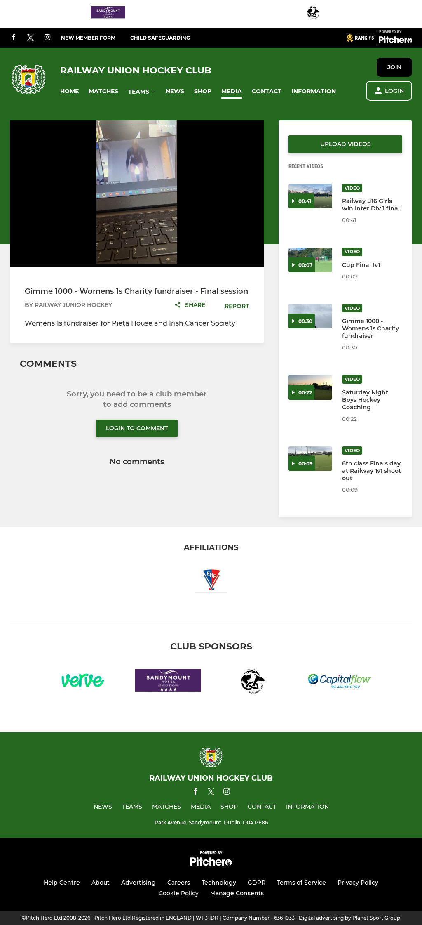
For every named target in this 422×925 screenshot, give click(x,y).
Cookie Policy (179, 893)
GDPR (256, 882)
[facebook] (13, 38)
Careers (178, 882)
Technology (219, 882)
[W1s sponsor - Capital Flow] (340, 682)
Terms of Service (301, 882)
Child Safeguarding (160, 38)
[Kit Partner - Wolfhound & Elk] (314, 14)
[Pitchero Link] (395, 41)
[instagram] (47, 38)
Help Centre (62, 882)
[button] (69, 91)
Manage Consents (237, 893)
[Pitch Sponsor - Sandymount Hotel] (108, 14)
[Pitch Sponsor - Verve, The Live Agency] (82, 682)
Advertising (138, 882)
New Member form (88, 38)
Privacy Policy (358, 882)
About (100, 882)
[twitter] (30, 38)
